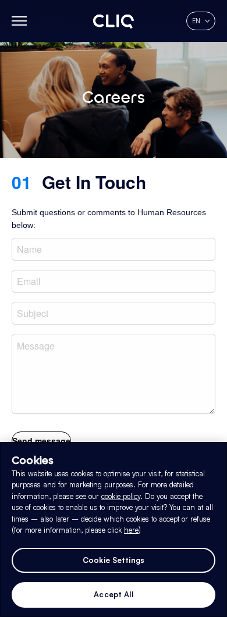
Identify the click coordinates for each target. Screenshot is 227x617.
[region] (113, 529)
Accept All (113, 594)
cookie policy (120, 496)
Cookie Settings (113, 560)
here (131, 529)
